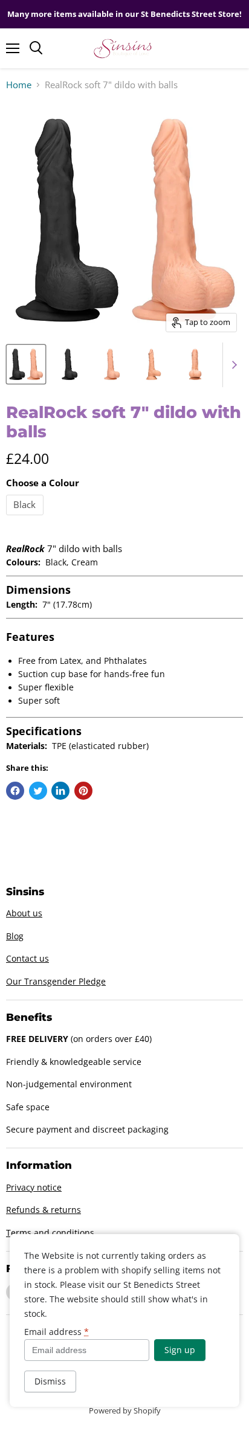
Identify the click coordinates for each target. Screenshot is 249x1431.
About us (24, 913)
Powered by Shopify (125, 1410)
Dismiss (50, 1381)
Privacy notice (34, 1187)
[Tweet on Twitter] (38, 791)
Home (18, 85)
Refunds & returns (43, 1209)
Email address (56, 1332)
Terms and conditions (50, 1232)
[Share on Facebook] (15, 791)
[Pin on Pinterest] (83, 791)
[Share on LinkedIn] (60, 791)
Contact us (27, 958)
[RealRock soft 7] (26, 364)
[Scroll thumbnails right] (232, 364)
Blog (15, 936)
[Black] (26, 518)
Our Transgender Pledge (56, 981)
